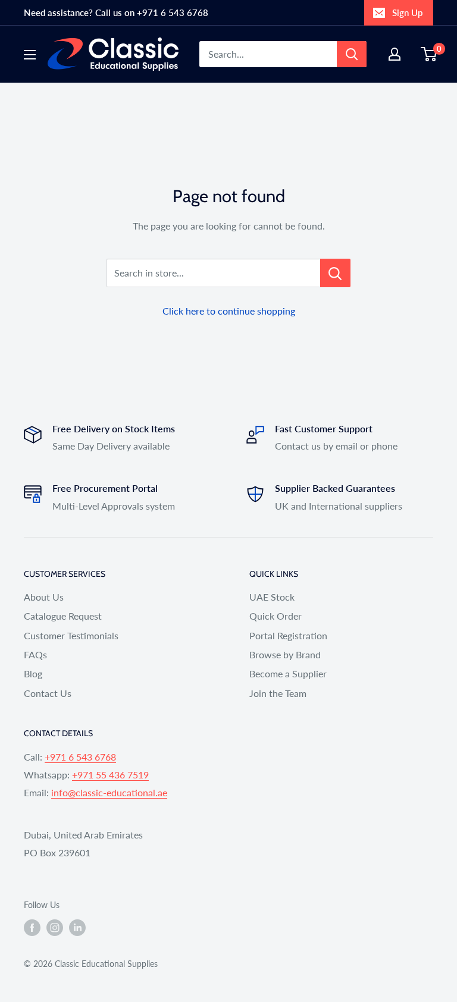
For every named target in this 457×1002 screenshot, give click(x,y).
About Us (44, 596)
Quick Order (275, 615)
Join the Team (277, 693)
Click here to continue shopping (228, 310)
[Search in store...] (335, 273)
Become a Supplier (288, 673)
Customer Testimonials (71, 635)
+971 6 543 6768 (80, 756)
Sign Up (407, 12)
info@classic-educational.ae (109, 792)
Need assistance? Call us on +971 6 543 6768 (116, 12)
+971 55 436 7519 (110, 774)
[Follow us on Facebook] (32, 927)
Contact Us (47, 693)
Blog (33, 673)
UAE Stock (272, 596)
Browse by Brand (285, 654)
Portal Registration (288, 635)
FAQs (35, 654)
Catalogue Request (63, 615)
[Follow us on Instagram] (54, 927)
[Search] (352, 54)
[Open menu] (30, 54)
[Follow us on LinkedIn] (77, 927)
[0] (429, 54)
